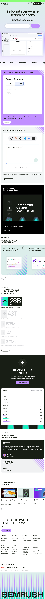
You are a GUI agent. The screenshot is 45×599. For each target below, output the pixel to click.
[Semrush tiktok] (7, 564)
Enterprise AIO (15, 542)
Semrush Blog (36, 550)
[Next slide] (6, 278)
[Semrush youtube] (9, 564)
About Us (24, 538)
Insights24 (14, 545)
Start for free (37, 3)
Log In (29, 3)
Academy (35, 540)
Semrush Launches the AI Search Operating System (24, 500)
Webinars (35, 551)
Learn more (5, 350)
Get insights (35, 25)
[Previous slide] (2, 278)
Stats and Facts (4, 551)
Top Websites (14, 551)
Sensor (13, 555)
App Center (14, 549)
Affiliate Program (4, 553)
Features (3, 540)
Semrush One (4, 538)
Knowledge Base (36, 538)
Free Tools (14, 553)
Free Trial (3, 545)
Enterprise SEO (15, 540)
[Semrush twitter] (14, 564)
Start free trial (6, 530)
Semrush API (35, 542)
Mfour (13, 547)
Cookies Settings (25, 570)
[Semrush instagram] (4, 564)
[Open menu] (43, 3)
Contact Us (24, 554)
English (41, 570)
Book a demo (7, 230)
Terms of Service (14, 570)
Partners (24, 545)
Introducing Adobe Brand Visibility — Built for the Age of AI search (8, 501)
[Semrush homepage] (4, 4)
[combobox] (16, 26)
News (23, 542)
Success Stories (4, 549)
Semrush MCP (15, 538)
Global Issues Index (26, 549)
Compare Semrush (5, 547)
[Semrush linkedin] (2, 564)
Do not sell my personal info (25, 552)
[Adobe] (3, 567)
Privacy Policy (4, 570)
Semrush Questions (26, 540)
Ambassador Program (37, 553)
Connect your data (8, 179)
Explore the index (22, 382)
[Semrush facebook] (11, 564)
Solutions (3, 542)
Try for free (6, 122)
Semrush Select (25, 547)
